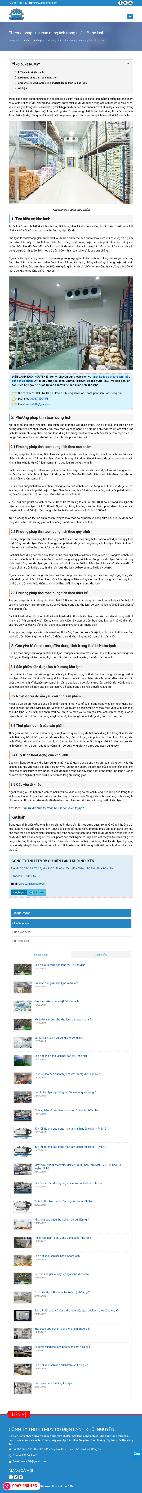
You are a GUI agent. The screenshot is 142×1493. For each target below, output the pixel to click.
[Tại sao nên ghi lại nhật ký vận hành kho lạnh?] (23, 1278)
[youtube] (130, 3)
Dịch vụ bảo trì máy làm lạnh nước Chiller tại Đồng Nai (66, 1110)
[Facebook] (120, 3)
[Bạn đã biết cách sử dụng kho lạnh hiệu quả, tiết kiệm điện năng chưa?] (23, 1315)
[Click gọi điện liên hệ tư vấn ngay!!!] (7, 1486)
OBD (70, 1486)
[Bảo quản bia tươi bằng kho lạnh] (23, 1387)
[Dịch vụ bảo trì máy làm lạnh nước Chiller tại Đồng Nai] (23, 1115)
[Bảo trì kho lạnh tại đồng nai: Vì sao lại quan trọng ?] (23, 1096)
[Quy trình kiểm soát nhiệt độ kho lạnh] (23, 1005)
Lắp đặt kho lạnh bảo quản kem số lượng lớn (61, 1365)
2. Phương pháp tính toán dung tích (37, 77)
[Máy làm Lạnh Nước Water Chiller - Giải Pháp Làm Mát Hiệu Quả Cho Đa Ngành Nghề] (23, 1169)
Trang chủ (14, 40)
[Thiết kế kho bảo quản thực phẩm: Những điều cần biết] (23, 1078)
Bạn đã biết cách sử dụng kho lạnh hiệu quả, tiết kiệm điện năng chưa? (76, 1310)
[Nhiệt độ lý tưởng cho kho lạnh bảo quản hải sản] (23, 1024)
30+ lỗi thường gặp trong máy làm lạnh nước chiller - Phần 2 (70, 1128)
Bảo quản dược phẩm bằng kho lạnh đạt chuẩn (62, 1328)
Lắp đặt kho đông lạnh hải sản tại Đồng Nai (60, 1056)
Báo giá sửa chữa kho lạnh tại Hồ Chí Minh (59, 965)
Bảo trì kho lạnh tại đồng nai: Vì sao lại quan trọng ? (65, 1092)
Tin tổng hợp (38, 40)
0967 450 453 (39, 398)
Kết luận (22, 88)
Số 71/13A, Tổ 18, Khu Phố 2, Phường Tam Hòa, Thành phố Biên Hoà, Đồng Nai (67, 868)
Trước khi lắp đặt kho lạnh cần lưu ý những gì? (62, 1292)
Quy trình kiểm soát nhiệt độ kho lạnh (56, 1001)
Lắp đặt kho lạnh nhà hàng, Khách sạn (57, 1256)
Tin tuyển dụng (22, 932)
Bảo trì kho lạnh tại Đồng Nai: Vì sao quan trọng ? (53, 808)
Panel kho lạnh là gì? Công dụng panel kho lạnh (62, 1237)
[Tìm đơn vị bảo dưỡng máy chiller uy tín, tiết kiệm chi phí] (23, 1187)
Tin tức (25, 40)
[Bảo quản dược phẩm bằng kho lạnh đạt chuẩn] (23, 1333)
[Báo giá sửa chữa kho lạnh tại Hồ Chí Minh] (23, 969)
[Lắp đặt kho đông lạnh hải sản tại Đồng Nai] (23, 1060)
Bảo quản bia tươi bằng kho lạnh (53, 1383)
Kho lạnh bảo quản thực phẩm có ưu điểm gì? (61, 1219)
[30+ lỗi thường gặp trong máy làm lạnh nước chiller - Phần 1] (23, 1151)
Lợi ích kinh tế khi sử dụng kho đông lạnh (58, 1037)
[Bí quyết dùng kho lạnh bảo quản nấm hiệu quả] (23, 1351)
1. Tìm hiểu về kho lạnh (31, 72)
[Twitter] (125, 3)
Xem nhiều (101, 954)
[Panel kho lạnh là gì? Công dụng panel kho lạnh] (23, 1242)
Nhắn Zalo (38, 892)
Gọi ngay (20, 892)
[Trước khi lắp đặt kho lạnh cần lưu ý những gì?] (23, 1296)
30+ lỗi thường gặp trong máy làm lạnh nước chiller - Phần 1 (70, 1146)
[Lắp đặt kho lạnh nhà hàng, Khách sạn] (23, 1260)
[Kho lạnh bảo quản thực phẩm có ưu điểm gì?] (23, 1224)
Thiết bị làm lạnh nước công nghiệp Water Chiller (63, 1201)
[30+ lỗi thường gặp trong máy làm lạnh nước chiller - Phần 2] (23, 1133)
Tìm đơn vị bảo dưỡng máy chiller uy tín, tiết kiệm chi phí (68, 1183)
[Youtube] (21, 1477)
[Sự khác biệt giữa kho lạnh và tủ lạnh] (23, 987)
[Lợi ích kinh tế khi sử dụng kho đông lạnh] (23, 1042)
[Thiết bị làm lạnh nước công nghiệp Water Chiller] (23, 1206)
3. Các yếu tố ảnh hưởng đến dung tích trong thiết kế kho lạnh (52, 83)
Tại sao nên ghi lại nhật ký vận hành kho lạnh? (61, 1274)
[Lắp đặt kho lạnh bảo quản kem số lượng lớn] (23, 1369)
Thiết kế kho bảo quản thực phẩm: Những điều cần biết (67, 1074)
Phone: (15, 876)
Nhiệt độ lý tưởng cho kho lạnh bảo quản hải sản (63, 1019)
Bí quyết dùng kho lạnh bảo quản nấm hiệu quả (62, 1347)
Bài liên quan (41, 954)
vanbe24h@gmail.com (44, 2)
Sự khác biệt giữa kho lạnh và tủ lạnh (56, 983)
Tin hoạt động (21, 940)
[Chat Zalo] (136, 1453)
